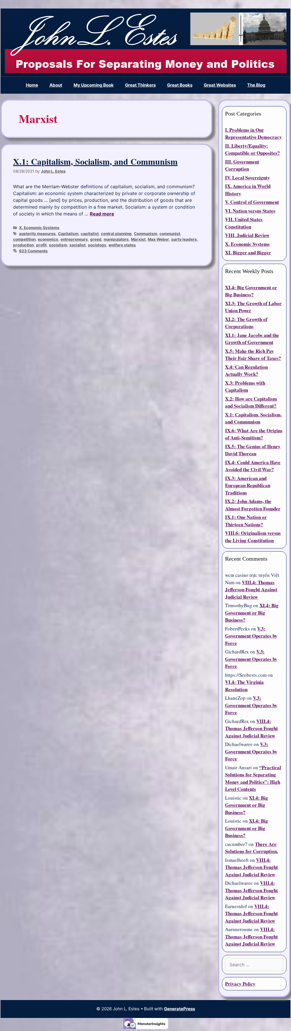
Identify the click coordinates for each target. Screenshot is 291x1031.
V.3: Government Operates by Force (251, 636)
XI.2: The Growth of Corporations (246, 323)
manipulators (116, 239)
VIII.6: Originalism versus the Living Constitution (253, 536)
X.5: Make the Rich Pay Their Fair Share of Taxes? (253, 354)
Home (32, 85)
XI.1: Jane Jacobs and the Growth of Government (252, 339)
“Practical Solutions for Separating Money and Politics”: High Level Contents (253, 778)
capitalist (90, 233)
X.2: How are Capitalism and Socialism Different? (251, 402)
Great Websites (220, 85)
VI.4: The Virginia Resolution (244, 685)
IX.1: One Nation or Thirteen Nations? (246, 521)
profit (41, 245)
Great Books (179, 85)
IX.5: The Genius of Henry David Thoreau (252, 450)
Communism (145, 233)
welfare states (122, 245)
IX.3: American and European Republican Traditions (247, 485)
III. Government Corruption (242, 165)
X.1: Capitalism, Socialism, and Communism (95, 161)
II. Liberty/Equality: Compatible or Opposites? (252, 149)
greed (95, 239)
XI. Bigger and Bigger (248, 252)
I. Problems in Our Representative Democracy (253, 133)
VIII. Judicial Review (247, 235)
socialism (58, 245)
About (55, 85)
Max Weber (158, 239)
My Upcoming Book (94, 85)
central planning (116, 233)
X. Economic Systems (39, 227)
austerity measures (37, 233)
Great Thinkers (140, 85)
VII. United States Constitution (244, 223)
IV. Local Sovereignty (247, 177)
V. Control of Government (252, 202)
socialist (77, 245)
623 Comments (33, 251)
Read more (102, 214)
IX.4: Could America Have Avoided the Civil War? (252, 466)
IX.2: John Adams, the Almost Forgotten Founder (252, 505)
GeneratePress (179, 1008)
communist (169, 233)
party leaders (184, 239)
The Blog (256, 85)
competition (24, 239)
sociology (97, 245)
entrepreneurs (74, 239)
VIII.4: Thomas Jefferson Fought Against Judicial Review (251, 589)
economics (48, 239)
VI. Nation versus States (250, 210)
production (23, 245)
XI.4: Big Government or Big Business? (251, 291)
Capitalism (68, 233)
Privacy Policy (240, 983)
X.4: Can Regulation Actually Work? (246, 370)
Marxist (138, 239)
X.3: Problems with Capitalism (245, 386)
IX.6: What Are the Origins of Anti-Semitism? (253, 434)
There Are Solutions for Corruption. (251, 848)
